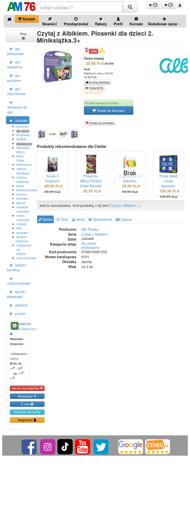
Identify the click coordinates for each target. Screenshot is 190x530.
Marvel (20, 203)
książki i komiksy (17, 267)
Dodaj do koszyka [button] (110, 110)
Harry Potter (20, 158)
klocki (20, 186)
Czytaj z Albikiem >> (125, 205)
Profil (118, 23)
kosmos (21, 194)
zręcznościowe (26, 258)
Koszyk (28, 18)
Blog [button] (23, 33)
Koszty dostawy (99, 82)
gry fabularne (14, 64)
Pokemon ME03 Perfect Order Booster (91, 180)
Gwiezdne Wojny (23, 149)
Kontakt (136, 23)
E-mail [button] (25, 404)
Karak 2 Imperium (52, 178)
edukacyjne (24, 143)
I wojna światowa (22, 171)
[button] (153, 5)
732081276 (24, 324)
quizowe (22, 232)
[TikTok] (65, 446)
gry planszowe (15, 51)
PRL (19, 228)
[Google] (130, 446)
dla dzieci (22, 130)
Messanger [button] (26, 396)
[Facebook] (29, 446)
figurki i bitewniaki (16, 294)
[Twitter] (101, 446)
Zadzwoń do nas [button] (25, 412)
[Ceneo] (157, 446)
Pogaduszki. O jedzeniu (130, 178)
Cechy (47, 219)
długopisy (23, 135)
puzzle (20, 313)
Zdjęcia (125, 219)
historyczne (24, 164)
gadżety (21, 305)
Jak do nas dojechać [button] (26, 388)
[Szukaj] (130, 7)
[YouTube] (83, 446)
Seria (80, 219)
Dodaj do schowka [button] (101, 123)
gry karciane (14, 78)
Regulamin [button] (26, 420)
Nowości (49, 23)
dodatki (21, 139)
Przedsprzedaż (76, 23)
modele (21, 224)
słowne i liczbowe (22, 239)
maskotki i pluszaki (22, 209)
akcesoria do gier (17, 109)
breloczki (22, 126)
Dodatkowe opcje (163, 23)
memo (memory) (22, 217)
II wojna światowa (22, 179)
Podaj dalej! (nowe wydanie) (168, 180)
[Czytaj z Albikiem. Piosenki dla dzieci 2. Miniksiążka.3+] (42, 134)
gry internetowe (16, 91)
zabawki (21, 120)
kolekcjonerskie (26, 190)
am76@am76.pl (27, 329)
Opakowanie (102, 219)
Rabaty (101, 23)
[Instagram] (48, 446)
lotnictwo (22, 198)
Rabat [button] (95, 88)
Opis (64, 219)
